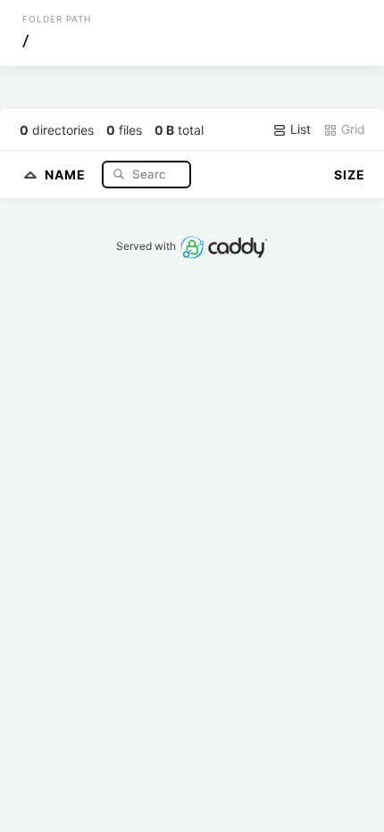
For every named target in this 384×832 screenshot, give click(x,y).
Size (349, 174)
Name (67, 173)
